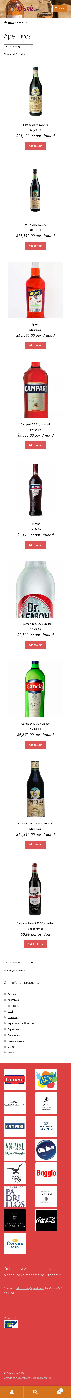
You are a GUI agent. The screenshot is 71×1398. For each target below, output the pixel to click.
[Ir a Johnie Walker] (51, 1103)
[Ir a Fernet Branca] (20, 1173)
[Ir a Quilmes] (51, 1150)
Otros (11, 1046)
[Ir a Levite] (51, 1079)
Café (10, 1011)
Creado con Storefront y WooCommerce (27, 1377)
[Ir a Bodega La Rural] (51, 1196)
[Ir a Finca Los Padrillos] (20, 1196)
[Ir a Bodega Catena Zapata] (20, 1103)
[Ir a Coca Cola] (51, 1220)
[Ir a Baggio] (51, 1173)
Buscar (35, 1392)
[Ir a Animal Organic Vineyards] (20, 1150)
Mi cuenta (12, 1392)
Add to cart (35, 146)
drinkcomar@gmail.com (30, 1288)
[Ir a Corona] (20, 1243)
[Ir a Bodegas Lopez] (51, 1126)
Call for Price (35, 944)
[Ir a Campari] (20, 1126)
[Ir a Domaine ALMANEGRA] (20, 1220)
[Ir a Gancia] (20, 1079)
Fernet (15, 1005)
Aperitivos (13, 999)
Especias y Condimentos (21, 1023)
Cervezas (12, 1017)
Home (11, 22)
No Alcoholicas (16, 1040)
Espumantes (14, 1035)
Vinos (11, 1052)
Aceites (12, 994)
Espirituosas (14, 1029)
